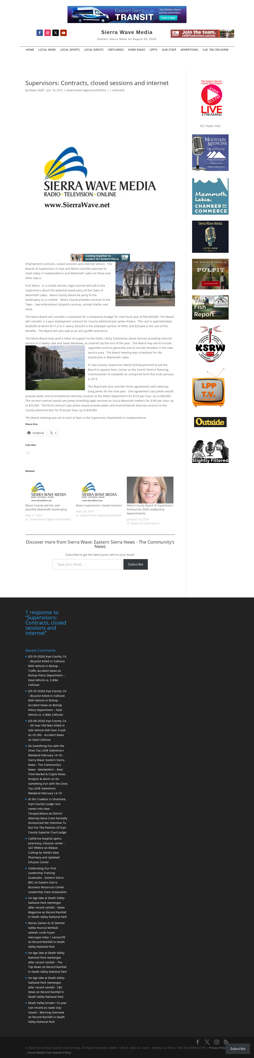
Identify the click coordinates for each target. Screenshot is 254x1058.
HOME (30, 49)
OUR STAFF (169, 49)
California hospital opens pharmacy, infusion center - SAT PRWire (46, 843)
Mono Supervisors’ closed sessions (99, 505)
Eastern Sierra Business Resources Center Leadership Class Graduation (47, 887)
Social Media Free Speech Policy (49, 1052)
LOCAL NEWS (47, 49)
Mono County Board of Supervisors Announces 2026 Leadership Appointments (150, 509)
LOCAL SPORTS (70, 49)
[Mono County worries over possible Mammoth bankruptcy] (48, 490)
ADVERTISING (189, 49)
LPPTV (153, 49)
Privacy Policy (218, 1048)
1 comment (117, 90)
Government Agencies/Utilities (86, 90)
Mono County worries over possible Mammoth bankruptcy (46, 507)
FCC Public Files (210, 126)
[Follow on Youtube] (63, 33)
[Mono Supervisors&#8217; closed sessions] (99, 490)
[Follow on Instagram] (47, 33)
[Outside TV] (210, 426)
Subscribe (135, 564)
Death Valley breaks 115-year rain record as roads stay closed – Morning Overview (47, 1007)
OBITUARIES (116, 49)
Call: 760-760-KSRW (215, 49)
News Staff (36, 90)
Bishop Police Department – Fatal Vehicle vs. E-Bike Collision (46, 680)
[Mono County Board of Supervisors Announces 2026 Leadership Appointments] (150, 490)
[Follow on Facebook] (40, 33)
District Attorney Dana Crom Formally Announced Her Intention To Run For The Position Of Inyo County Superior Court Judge (47, 823)
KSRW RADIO (136, 49)
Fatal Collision (41, 740)
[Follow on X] (55, 33)
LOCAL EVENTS (94, 49)
